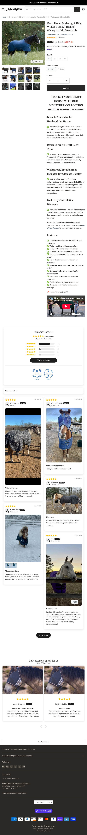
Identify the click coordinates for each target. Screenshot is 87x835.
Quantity (50, 76)
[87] (49, 61)
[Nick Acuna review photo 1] (23, 446)
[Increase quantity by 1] (67, 81)
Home (4, 17)
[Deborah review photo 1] (64, 500)
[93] (60, 61)
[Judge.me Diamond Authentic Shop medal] (36, 373)
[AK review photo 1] (64, 575)
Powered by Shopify (43, 831)
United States (42, 802)
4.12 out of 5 (49, 336)
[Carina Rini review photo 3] (14, 565)
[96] (65, 61)
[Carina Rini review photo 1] (23, 538)
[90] (55, 61)
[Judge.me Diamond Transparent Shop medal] (48, 373)
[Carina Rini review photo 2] (8, 565)
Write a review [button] (43, 360)
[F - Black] (61, 71)
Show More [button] (43, 635)
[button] (31, 344)
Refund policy (50, 826)
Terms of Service (37, 826)
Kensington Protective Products (61, 34)
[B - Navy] (51, 71)
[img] (10, 400)
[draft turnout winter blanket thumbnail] (5, 70)
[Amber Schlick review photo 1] (64, 435)
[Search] (77, 9)
